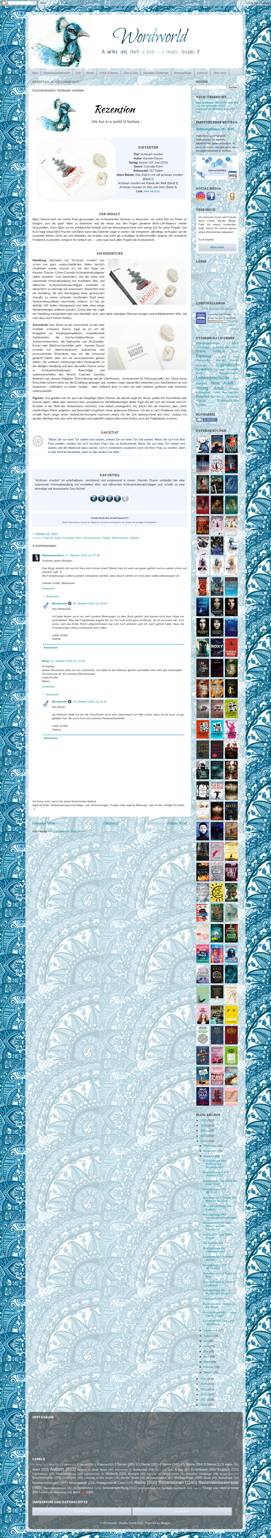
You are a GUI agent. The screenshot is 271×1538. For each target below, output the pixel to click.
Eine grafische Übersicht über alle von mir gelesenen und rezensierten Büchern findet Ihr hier (217, 107)
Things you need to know (220, 1488)
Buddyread (140, 1469)
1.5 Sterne (65, 1464)
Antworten (48, 588)
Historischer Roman (210, 360)
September (211, 1330)
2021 (204, 1378)
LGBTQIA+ (69, 1477)
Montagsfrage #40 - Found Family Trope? (219, 1314)
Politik (216, 392)
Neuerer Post (43, 823)
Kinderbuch (204, 369)
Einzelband (199, 1469)
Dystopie (219, 351)
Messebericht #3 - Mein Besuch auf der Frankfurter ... (217, 1226)
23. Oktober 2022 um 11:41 (90, 701)
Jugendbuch (227, 364)
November (210, 1150)
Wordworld (59, 603)
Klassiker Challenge (155, 72)
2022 (204, 1141)
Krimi (78, 537)
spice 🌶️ (79, 1492)
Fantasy (203, 355)
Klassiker (220, 369)
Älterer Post (177, 823)
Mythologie (225, 1477)
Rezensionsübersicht (57, 72)
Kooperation (226, 1474)
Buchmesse (121, 1469)
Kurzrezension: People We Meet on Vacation (219, 1199)
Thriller (201, 404)
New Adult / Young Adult (217, 385)
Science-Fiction (228, 400)
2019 (204, 1389)
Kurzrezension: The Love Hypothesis (218, 1322)
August (208, 1335)
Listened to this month (98, 1477)
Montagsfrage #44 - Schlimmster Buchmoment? (215, 1164)
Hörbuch (112, 1473)
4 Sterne (47, 537)
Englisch (224, 1469)
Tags (195, 1488)
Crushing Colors (213, 1298)
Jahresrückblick (170, 1474)
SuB (78, 72)
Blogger (165, 1523)
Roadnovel (233, 396)
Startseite (111, 823)
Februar (209, 1367)
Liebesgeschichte (212, 377)
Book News (99, 1469)
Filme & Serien (109, 72)
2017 (204, 1399)
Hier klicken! (152, 191)
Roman (201, 400)
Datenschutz (82, 1511)
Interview (152, 1474)
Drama (201, 351)
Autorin (57, 1469)
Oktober (209, 1156)
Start (35, 72)
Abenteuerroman (208, 343)
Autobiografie (220, 347)
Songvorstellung (147, 1488)
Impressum (182, 1511)
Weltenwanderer (53, 555)
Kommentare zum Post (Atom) (67, 831)
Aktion (229, 1464)
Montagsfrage (182, 72)
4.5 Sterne (187, 1464)
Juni (206, 1346)
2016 (204, 1404)
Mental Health (130, 1477)
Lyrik (236, 378)
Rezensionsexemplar (218, 1482)
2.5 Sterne (101, 1464)
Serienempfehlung (115, 1488)
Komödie (68, 537)
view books (234, 328)
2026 (204, 1120)
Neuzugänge (78, 1482)
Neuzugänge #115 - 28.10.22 (215, 1191)
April (207, 1356)
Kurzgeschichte (229, 373)
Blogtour (82, 1469)
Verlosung (60, 1492)
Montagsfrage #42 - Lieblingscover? (215, 1250)
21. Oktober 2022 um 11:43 (68, 661)
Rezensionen (120, 537)
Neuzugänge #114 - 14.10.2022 (215, 1267)
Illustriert (201, 365)
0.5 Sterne (37, 1464)
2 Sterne (82, 1464)
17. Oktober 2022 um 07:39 (82, 555)
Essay (235, 351)
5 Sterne (210, 1464)
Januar (208, 1372)
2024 (204, 1130)
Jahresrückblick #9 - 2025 (215, 129)
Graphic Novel (229, 356)
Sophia (134, 537)
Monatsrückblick (156, 1477)
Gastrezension (92, 1474)
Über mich (219, 72)
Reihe (106, 537)
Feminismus (40, 1473)
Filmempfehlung (66, 1473)
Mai (206, 1351)
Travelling (44, 1492)
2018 (204, 1394)
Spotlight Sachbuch (173, 1488)
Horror (235, 360)
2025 (204, 1125)
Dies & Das (131, 72)
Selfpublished (83, 1488)
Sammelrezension (55, 1488)
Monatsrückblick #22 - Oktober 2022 (216, 1174)
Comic (235, 347)
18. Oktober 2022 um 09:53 (90, 603)
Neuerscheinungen (45, 1482)
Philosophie (203, 392)
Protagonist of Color (110, 1482)
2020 (204, 1384)
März (207, 1361)
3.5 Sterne (143, 1464)
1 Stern (50, 1464)
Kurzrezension (92, 537)
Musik (90, 72)
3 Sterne (121, 1464)
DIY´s (158, 1469)
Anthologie (202, 347)
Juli (206, 1341)
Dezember (210, 1145)
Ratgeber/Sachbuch (210, 396)
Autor (58, 537)
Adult (235, 343)
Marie (45, 661)
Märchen (201, 383)
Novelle (234, 388)
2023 (204, 1136)
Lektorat (202, 72)
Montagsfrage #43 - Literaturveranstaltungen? (220, 1216)
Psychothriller (230, 392)
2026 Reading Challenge (217, 308)
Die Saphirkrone (213, 1242)
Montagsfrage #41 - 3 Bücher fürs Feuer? (216, 1292)
